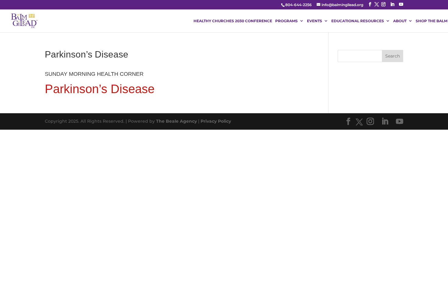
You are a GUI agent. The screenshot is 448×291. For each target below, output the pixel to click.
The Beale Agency (176, 121)
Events (314, 21)
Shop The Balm (431, 21)
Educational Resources (357, 21)
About (400, 21)
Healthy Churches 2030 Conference (233, 21)
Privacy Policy (216, 121)
